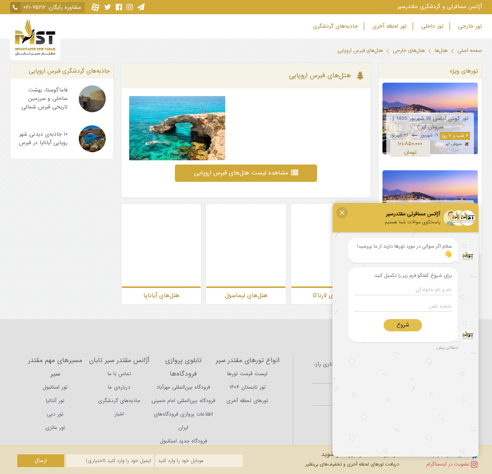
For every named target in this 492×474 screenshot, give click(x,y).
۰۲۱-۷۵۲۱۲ (34, 7)
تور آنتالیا (55, 401)
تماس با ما (119, 374)
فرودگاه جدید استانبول (183, 441)
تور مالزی (55, 428)
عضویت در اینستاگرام (448, 464)
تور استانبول (55, 387)
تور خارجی (469, 26)
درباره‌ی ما (119, 387)
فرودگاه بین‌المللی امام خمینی (183, 401)
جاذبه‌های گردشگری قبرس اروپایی (69, 71)
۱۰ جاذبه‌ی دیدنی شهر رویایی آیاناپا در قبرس (43, 138)
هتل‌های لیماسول (246, 296)
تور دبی (55, 414)
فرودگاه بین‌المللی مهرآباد (183, 387)
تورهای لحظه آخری (247, 401)
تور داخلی (431, 26)
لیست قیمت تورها (247, 374)
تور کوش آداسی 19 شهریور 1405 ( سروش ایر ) (430, 123)
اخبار (119, 414)
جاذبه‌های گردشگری (334, 26)
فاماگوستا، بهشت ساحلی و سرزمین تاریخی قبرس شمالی (45, 98)
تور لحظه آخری (389, 26)
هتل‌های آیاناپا (161, 296)
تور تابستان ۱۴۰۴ (247, 387)
